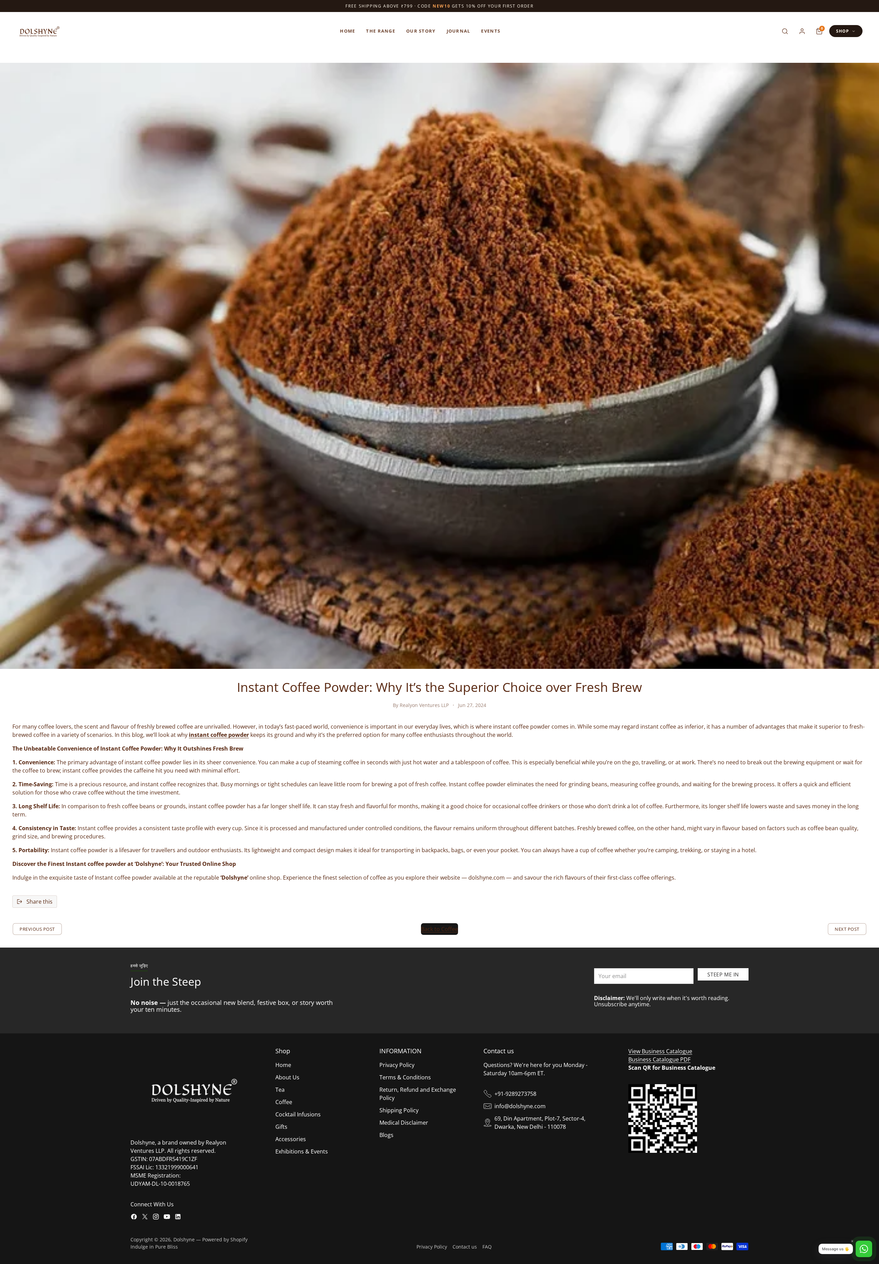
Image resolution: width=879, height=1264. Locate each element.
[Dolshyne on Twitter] (145, 1218)
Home (347, 31)
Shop (842, 31)
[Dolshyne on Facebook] (134, 1218)
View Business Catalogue (660, 1051)
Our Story (421, 31)
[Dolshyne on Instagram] (156, 1218)
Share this (39, 901)
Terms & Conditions (405, 1077)
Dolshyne (184, 1239)
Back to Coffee (439, 929)
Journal (458, 31)
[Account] (802, 31)
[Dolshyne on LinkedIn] (178, 1218)
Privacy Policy (396, 1065)
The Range (380, 31)
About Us (287, 1077)
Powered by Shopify (225, 1239)
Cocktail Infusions (298, 1114)
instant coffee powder (219, 735)
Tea (280, 1089)
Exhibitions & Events (301, 1151)
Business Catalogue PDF (659, 1059)
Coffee (283, 1102)
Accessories (290, 1139)
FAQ (487, 1246)
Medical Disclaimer (403, 1122)
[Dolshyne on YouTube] (167, 1218)
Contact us (465, 1246)
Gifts (281, 1126)
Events (490, 31)
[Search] (785, 31)
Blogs (386, 1135)
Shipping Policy (399, 1110)
